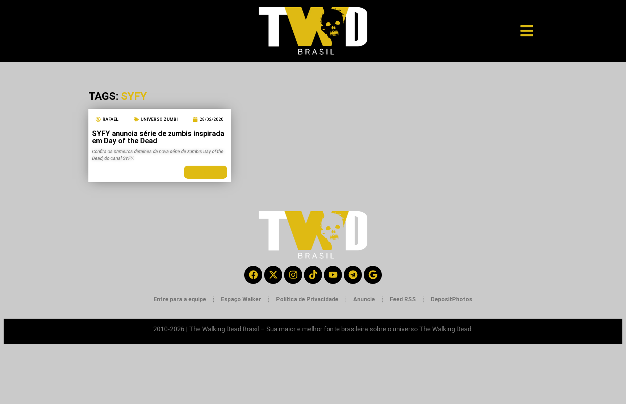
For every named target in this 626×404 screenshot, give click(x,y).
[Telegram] (353, 275)
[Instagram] (293, 275)
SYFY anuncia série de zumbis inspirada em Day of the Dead (158, 137)
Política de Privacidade (307, 299)
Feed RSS (403, 299)
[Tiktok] (313, 275)
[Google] (373, 275)
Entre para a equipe (180, 299)
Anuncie (364, 299)
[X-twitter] (273, 275)
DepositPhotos (451, 299)
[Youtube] (333, 275)
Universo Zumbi (159, 119)
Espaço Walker (241, 299)
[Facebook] (253, 275)
